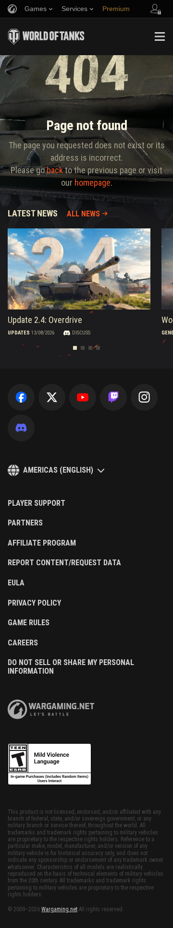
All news (83, 213)
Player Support (36, 503)
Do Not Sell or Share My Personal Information (71, 666)
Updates (19, 333)
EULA (16, 583)
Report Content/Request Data (64, 563)
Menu (159, 36)
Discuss (81, 333)
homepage (92, 183)
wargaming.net (51, 709)
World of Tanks (46, 36)
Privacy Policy (34, 603)
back (55, 170)
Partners (25, 523)
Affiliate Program (42, 543)
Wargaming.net (59, 909)
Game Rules (28, 623)
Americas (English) (58, 470)
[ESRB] (49, 764)
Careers (23, 643)
